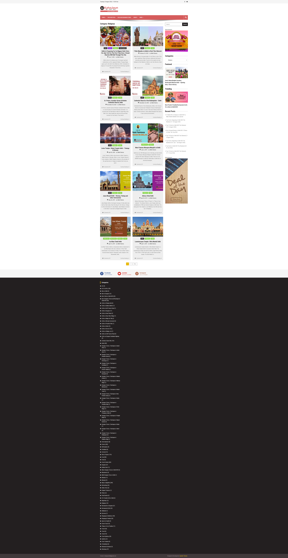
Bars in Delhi (104, 291)
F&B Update (104, 447)
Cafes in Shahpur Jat (107, 331)
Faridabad (104, 449)
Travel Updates (122, 48)
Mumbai (103, 477)
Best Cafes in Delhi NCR (107, 296)
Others (103, 493)
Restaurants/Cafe (106, 508)
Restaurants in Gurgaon (107, 505)
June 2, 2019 (144, 150)
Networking (104, 485)
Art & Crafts (105, 288)
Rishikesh (104, 511)
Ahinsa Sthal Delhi (147, 196)
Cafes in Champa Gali (107, 303)
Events (135, 17)
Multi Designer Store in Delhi (108, 475)
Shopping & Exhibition (107, 516)
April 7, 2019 (144, 244)
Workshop (104, 549)
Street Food (105, 523)
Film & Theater (105, 454)
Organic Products (106, 490)
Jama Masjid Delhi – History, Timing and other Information (115, 197)
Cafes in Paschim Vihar (107, 323)
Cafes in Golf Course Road (108, 308)
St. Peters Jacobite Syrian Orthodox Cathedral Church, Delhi (115, 101)
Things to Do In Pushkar (107, 526)
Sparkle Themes (183, 556)
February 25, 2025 (144, 53)
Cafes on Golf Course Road (108, 334)
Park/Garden (105, 495)
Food (103, 457)
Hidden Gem (144, 144)
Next (135, 264)
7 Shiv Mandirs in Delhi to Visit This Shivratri (148, 51)
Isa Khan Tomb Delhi (115, 241)
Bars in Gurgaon (105, 293)
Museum (104, 480)
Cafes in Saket (105, 326)
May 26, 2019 (112, 200)
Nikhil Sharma (120, 57)
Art (102, 286)
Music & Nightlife (106, 482)
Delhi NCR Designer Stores (124, 17)
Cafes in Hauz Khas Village (108, 316)
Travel (152, 48)
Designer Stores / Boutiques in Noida (110, 398)
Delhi (105, 48)
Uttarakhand (104, 544)
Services (104, 513)
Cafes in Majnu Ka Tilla (107, 318)
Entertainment (105, 442)
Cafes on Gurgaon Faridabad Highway (110, 336)
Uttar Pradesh (105, 541)
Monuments (113, 238)
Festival (103, 452)
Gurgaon (104, 465)
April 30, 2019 (144, 198)
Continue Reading (124, 71)
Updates (104, 539)
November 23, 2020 (144, 103)
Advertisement (168, 29)
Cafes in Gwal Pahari (106, 313)
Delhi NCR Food (111, 17)
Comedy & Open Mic (106, 340)
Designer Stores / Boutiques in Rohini (110, 424)
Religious (115, 48)
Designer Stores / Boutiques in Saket (110, 428)
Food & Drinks (105, 462)
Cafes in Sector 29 (106, 328)
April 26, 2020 (112, 152)
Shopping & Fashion (106, 518)
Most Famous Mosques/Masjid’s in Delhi (147, 148)
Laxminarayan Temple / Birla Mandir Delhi (148, 241)
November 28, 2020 (111, 104)
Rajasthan (104, 500)
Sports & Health (105, 521)
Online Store (105, 488)
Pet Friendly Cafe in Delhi (108, 498)
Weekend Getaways (106, 546)
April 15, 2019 (112, 244)
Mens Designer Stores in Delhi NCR (110, 470)
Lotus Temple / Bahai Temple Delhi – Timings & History (115, 149)
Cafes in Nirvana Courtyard (108, 321)
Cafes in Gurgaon (106, 311)
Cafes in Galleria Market (107, 305)
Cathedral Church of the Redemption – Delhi (147, 101)
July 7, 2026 (112, 57)
